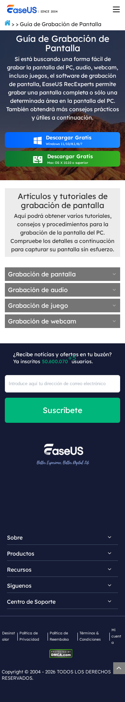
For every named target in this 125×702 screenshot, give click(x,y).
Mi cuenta (116, 636)
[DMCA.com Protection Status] (62, 653)
